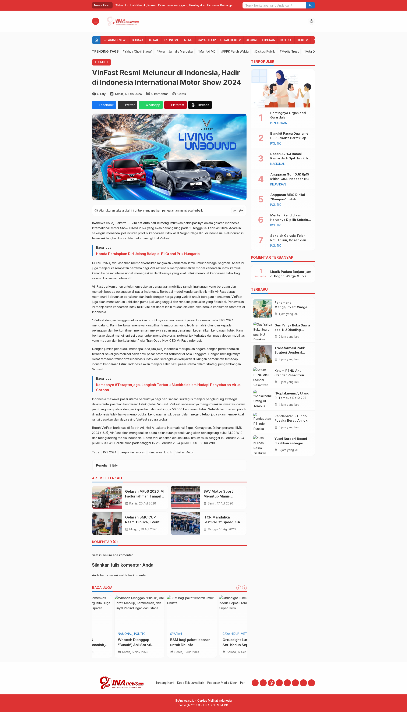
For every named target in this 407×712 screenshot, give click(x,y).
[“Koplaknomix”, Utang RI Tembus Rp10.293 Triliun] (262, 399)
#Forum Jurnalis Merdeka (175, 51)
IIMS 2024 (109, 452)
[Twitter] (287, 682)
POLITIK (205, 634)
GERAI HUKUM (230, 40)
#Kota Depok (313, 51)
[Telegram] (303, 682)
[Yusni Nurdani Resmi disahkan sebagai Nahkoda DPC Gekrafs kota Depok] (262, 444)
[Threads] (271, 682)
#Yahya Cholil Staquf (137, 51)
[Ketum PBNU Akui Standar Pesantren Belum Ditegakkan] (262, 376)
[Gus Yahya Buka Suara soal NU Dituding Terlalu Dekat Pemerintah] (262, 331)
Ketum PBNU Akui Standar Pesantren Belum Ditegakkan (289, 375)
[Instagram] (263, 682)
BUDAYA (137, 40)
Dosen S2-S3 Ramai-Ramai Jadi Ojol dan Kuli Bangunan (289, 158)
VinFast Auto (184, 452)
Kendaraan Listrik (160, 452)
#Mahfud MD (207, 51)
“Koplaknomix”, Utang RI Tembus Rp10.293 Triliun (292, 397)
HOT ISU (286, 40)
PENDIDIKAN (278, 123)
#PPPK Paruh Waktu (234, 51)
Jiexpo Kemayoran (132, 452)
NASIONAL (277, 164)
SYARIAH (101, 634)
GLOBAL (252, 40)
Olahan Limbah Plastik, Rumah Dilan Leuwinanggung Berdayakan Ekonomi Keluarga (174, 5)
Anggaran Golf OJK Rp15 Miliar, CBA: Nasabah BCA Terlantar (290, 178)
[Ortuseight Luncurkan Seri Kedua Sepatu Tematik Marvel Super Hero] (169, 612)
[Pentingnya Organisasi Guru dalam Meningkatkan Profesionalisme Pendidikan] (283, 88)
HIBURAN (268, 40)
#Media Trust (289, 51)
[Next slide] (244, 587)
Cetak (181, 94)
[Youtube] (279, 682)
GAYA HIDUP (207, 40)
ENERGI (188, 40)
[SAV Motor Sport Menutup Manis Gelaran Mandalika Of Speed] (185, 497)
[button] (310, 5)
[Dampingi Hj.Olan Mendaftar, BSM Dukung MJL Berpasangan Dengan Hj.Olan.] (222, 612)
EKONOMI (171, 40)
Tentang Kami (165, 682)
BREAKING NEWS (115, 40)
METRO (171, 634)
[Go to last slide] (238, 587)
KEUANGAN (278, 184)
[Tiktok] (295, 682)
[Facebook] (255, 682)
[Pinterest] (311, 682)
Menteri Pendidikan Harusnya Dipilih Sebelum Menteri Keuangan (290, 219)
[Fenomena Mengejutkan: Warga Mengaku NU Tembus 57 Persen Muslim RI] (262, 308)
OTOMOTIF (101, 62)
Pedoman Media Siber (222, 682)
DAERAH (153, 40)
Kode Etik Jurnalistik (190, 682)
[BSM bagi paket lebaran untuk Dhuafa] (117, 612)
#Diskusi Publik (264, 51)
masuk (113, 575)
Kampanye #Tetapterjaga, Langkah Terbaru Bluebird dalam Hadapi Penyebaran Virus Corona (168, 387)
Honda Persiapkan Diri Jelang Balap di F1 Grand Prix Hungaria (148, 254)
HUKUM (302, 40)
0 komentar (159, 94)
